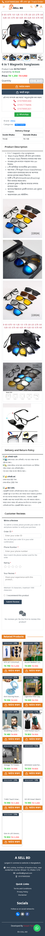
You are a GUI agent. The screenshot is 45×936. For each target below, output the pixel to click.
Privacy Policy (22, 892)
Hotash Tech (28, 926)
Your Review (10, 573)
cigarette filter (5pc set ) (35, 697)
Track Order (37, 2)
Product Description (16, 147)
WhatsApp (24, 114)
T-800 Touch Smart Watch (14, 799)
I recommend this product (18, 595)
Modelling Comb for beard (15, 731)
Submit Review (12, 602)
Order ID (8, 532)
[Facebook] (27, 914)
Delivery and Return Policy (19, 450)
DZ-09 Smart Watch (33, 799)
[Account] (41, 6)
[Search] (31, 6)
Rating (7, 563)
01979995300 (12, 2)
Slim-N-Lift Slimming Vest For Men (18, 833)
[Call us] (18, 914)
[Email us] (22, 914)
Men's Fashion (20, 125)
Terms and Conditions (23, 889)
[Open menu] (4, 7)
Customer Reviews (15, 513)
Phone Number (11, 547)
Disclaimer (22, 895)
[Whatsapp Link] (36, 928)
